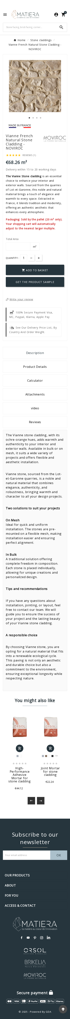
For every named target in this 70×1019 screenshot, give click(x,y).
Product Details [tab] (35, 367)
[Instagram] (42, 938)
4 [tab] (41, 118)
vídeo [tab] (35, 408)
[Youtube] (28, 938)
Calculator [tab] (35, 380)
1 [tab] (29, 118)
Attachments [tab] (35, 394)
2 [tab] (33, 118)
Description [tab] (35, 353)
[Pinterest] (35, 938)
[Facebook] (21, 938)
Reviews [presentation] (35, 422)
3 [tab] (37, 118)
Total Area (12, 239)
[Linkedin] (48, 938)
